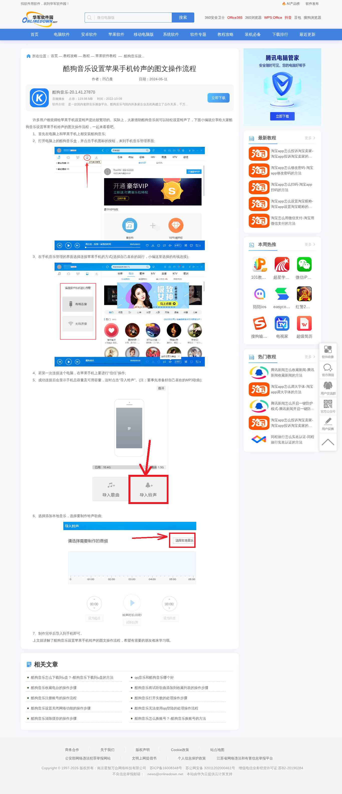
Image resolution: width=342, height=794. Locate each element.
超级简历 (304, 336)
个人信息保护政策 (192, 758)
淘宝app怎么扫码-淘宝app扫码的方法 (291, 187)
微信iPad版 (305, 277)
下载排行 (280, 34)
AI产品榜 (293, 4)
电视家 (282, 336)
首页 (35, 34)
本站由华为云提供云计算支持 (209, 774)
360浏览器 (253, 17)
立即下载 (219, 98)
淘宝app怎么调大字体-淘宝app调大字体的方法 (292, 389)
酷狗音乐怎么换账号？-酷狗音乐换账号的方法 (170, 718)
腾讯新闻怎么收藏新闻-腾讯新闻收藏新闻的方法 (292, 372)
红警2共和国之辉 (305, 307)
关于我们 (107, 749)
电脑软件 (62, 34)
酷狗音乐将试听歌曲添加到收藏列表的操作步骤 (171, 688)
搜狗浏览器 (312, 17)
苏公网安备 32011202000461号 (211, 768)
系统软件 (171, 34)
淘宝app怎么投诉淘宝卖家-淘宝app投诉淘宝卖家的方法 (292, 154)
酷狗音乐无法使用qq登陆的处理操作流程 (166, 708)
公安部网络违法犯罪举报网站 (88, 758)
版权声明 (143, 749)
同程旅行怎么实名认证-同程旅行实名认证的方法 (292, 439)
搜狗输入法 (261, 336)
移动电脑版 (144, 34)
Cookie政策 (180, 749)
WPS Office (273, 17)
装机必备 (253, 34)
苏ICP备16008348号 (166, 768)
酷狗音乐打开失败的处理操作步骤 (161, 698)
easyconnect (283, 307)
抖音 (288, 17)
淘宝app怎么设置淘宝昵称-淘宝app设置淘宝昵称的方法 (292, 204)
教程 (86, 56)
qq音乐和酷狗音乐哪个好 (154, 677)
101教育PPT (261, 277)
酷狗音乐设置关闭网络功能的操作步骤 (61, 708)
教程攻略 (226, 34)
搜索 (183, 17)
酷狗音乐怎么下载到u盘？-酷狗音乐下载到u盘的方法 (72, 677)
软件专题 (198, 34)
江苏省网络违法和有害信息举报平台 (245, 758)
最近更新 (307, 34)
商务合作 (72, 749)
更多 (308, 138)
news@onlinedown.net (165, 774)
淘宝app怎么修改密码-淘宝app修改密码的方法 (292, 170)
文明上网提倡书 (144, 758)
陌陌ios (259, 307)
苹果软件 (116, 34)
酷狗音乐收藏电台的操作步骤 (54, 688)
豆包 (297, 17)
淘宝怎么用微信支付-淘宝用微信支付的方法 (292, 220)
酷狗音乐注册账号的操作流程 (54, 698)
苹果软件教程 (105, 56)
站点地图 (217, 749)
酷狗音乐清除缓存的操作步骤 (54, 718)
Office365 (235, 17)
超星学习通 (283, 277)
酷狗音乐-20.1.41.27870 (73, 92)
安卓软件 (89, 34)
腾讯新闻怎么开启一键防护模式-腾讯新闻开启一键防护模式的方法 (292, 406)
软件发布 (312, 4)
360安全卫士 (215, 17)
